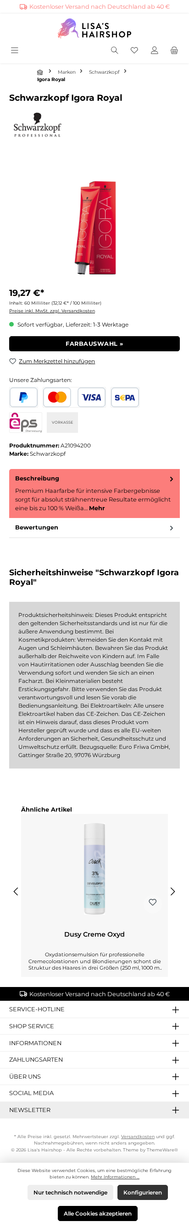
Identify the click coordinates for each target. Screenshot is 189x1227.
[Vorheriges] (16, 891)
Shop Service (31, 1026)
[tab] (94, 493)
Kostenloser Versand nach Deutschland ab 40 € (99, 6)
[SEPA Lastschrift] (125, 397)
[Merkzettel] (134, 51)
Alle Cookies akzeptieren (98, 1213)
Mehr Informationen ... (115, 1176)
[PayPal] (23, 397)
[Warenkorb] (174, 51)
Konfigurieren (142, 1192)
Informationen (35, 1043)
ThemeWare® (162, 1149)
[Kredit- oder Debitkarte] (74, 397)
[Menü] (15, 51)
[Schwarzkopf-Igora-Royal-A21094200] (94, 229)
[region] (94, 229)
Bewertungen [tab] (36, 527)
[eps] (25, 422)
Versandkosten (138, 1136)
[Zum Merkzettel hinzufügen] (153, 904)
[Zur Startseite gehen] (94, 28)
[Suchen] (115, 51)
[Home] (40, 72)
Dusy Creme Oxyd (94, 934)
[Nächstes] (172, 891)
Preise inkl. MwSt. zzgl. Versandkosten (52, 310)
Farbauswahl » (94, 343)
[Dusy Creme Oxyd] (94, 869)
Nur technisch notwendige (70, 1192)
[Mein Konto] (155, 51)
